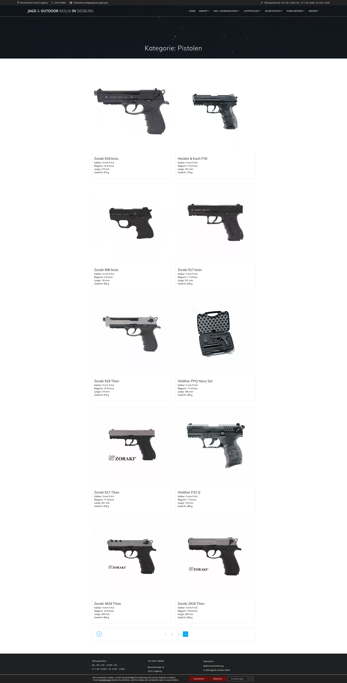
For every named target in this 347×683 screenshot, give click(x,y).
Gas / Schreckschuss (226, 11)
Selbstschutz (273, 11)
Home (192, 11)
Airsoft (203, 11)
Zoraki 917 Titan (106, 492)
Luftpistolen (251, 11)
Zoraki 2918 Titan (191, 604)
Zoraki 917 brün (190, 270)
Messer (313, 11)
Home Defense (295, 11)
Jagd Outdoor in (60, 11)
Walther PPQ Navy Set (195, 381)
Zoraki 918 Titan (106, 381)
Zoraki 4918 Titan (107, 604)
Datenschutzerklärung (213, 666)
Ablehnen (217, 678)
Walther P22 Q (189, 492)
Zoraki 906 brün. (106, 270)
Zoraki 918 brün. (106, 159)
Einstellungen (105, 680)
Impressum (208, 661)
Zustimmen (199, 678)
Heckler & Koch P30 (192, 159)
